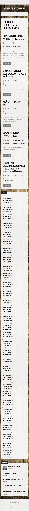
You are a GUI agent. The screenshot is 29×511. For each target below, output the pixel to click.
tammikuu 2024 (7, 209)
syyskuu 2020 (6, 275)
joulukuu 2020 (7, 268)
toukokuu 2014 (7, 418)
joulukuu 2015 (7, 384)
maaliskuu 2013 (7, 436)
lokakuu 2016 (6, 364)
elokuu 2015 (6, 391)
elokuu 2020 (6, 277)
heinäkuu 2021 (7, 252)
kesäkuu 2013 (6, 432)
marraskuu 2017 (7, 341)
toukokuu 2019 (7, 307)
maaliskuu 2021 (7, 261)
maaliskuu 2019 (7, 311)
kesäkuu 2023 (6, 216)
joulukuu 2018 (7, 318)
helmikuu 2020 (7, 291)
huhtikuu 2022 (7, 234)
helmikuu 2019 (7, 314)
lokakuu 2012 (6, 441)
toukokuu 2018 (7, 327)
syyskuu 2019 (6, 300)
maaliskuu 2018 (7, 332)
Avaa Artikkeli (7, 63)
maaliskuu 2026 (7, 198)
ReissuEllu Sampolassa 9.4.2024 (12, 485)
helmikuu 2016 (7, 379)
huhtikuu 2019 (7, 309)
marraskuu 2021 (7, 246)
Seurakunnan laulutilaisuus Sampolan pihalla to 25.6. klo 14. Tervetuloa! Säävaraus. (14, 167)
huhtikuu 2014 (7, 420)
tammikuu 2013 (7, 438)
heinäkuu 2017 (7, 348)
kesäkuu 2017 (6, 350)
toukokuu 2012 (7, 443)
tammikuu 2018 (7, 336)
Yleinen (11, 48)
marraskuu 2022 (7, 225)
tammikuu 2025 (7, 200)
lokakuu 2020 (6, 273)
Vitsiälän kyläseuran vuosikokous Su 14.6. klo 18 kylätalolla (14, 73)
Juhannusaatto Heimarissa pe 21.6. (13, 479)
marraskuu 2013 (7, 425)
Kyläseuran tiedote (17, 143)
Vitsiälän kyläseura (14, 8)
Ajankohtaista (8, 46)
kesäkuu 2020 (6, 282)
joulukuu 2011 (7, 450)
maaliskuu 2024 (7, 207)
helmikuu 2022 (7, 239)
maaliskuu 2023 (7, 221)
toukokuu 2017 (7, 352)
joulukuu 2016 (7, 359)
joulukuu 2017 (7, 339)
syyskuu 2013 (6, 427)
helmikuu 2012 (7, 448)
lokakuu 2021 (6, 248)
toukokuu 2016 (7, 373)
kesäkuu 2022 (6, 232)
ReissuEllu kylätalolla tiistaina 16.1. (14, 491)
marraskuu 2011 (7, 452)
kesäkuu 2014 (6, 416)
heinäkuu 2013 (7, 429)
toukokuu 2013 (7, 434)
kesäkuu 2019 (6, 305)
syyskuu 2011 (6, 457)
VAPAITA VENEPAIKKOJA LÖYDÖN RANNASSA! (12, 135)
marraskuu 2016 (7, 361)
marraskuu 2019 (7, 298)
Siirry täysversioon (14, 502)
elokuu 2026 (6, 196)
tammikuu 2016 (7, 382)
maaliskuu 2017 (7, 357)
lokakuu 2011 (6, 454)
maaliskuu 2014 (7, 423)
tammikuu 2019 (7, 316)
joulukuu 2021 (7, 243)
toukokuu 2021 (7, 257)
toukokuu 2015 (7, 395)
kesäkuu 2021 (6, 255)
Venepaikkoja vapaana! (14, 466)
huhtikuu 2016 (7, 375)
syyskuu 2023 (6, 214)
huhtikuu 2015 (7, 398)
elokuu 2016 (6, 366)
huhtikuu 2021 (7, 259)
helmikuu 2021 (7, 264)
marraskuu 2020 (7, 271)
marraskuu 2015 (7, 386)
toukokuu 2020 (7, 284)
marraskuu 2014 (7, 409)
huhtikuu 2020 (7, 286)
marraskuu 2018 (7, 320)
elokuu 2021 (6, 250)
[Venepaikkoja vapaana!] (5, 469)
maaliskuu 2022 (7, 237)
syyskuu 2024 (6, 203)
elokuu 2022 (6, 230)
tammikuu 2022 (7, 241)
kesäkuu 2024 (6, 205)
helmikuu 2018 (7, 334)
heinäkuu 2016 (7, 368)
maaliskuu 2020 (7, 289)
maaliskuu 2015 (7, 400)
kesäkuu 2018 (6, 325)
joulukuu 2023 (7, 212)
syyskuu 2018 (6, 323)
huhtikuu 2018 (7, 330)
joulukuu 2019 (7, 296)
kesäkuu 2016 (6, 370)
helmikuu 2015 (7, 402)
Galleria (14, 46)
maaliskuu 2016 (7, 377)
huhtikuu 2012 (7, 445)
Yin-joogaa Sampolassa (10, 473)
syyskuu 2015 (6, 388)
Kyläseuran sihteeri (19, 43)
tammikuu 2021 (7, 266)
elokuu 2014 (6, 413)
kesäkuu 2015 (6, 393)
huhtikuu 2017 (7, 354)
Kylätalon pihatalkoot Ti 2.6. (13, 103)
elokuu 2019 (6, 302)
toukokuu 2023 (7, 218)
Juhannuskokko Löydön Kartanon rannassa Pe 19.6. (14, 37)
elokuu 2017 (6, 345)
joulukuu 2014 (7, 407)
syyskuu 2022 (6, 227)
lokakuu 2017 (6, 343)
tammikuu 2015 (7, 404)
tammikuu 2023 (7, 223)
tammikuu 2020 (7, 293)
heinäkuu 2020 (7, 280)
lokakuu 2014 (6, 411)
